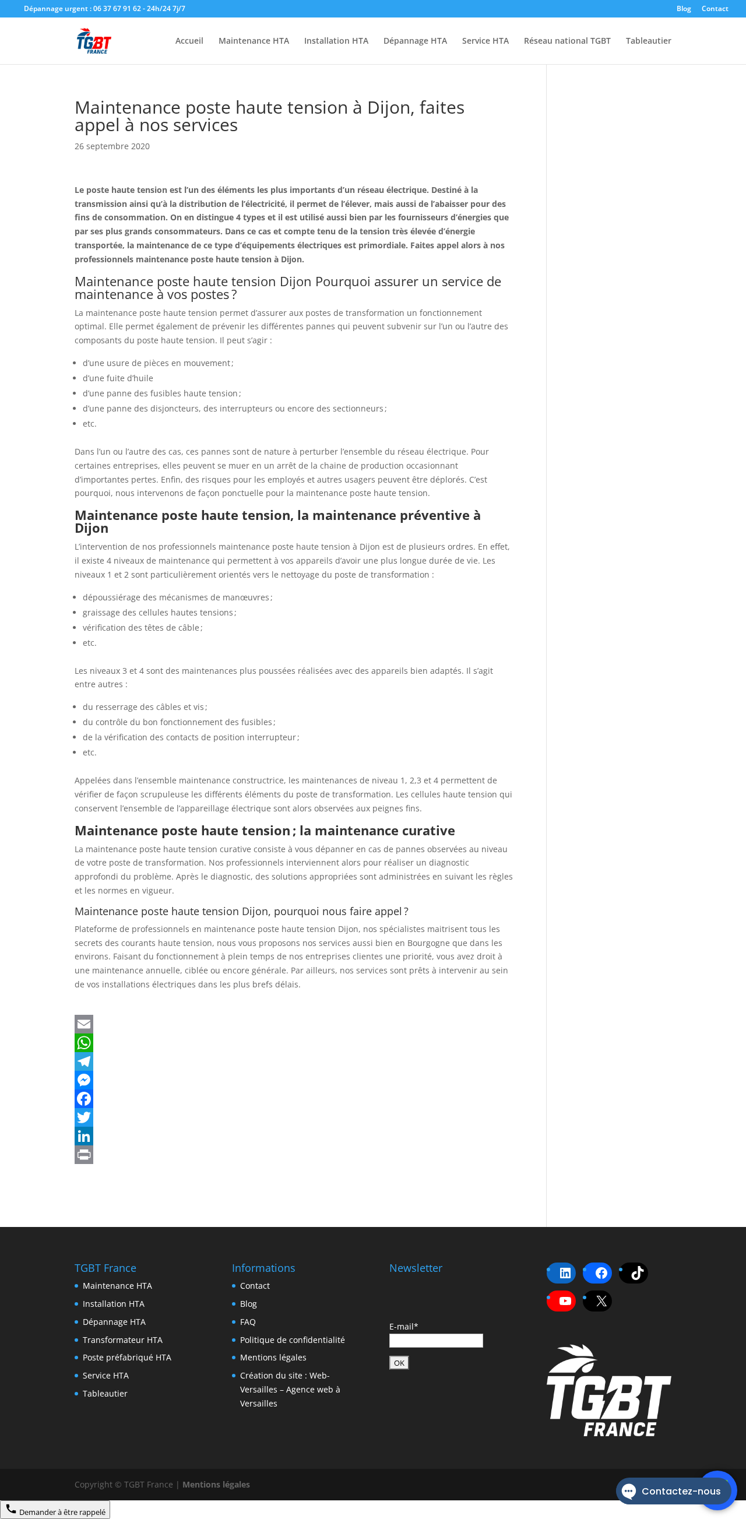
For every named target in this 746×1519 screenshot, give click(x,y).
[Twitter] (294, 1117)
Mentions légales (273, 1357)
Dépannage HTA (415, 41)
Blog (684, 9)
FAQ (248, 1321)
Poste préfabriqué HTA (127, 1357)
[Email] (294, 1024)
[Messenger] (294, 1080)
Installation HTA (336, 41)
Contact (715, 9)
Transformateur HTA (123, 1339)
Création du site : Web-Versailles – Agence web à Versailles (290, 1389)
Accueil (189, 41)
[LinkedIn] (294, 1136)
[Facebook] (294, 1098)
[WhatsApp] (294, 1042)
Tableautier (648, 41)
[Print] (294, 1154)
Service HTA (485, 41)
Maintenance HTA (254, 41)
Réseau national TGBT (567, 41)
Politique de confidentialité (292, 1339)
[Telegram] (294, 1061)
